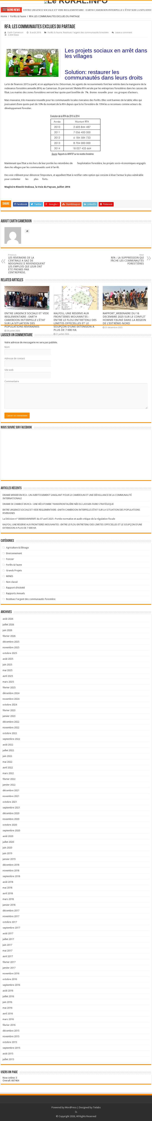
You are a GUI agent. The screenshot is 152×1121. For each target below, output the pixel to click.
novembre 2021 (11, 796)
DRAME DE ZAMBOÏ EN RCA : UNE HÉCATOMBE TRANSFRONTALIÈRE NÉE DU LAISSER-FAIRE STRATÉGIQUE (58, 504)
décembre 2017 (11, 910)
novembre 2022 (11, 727)
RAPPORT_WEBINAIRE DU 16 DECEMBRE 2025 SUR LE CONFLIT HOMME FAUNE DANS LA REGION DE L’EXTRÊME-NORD (124, 318)
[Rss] (76, 1112)
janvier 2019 (9, 859)
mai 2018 (7, 887)
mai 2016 (7, 1007)
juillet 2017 (8, 939)
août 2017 (8, 933)
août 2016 (8, 990)
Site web (9, 369)
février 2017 (9, 962)
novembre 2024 (11, 699)
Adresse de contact (14, 358)
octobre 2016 (10, 979)
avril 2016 (8, 1013)
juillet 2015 (8, 1059)
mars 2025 (8, 681)
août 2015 (8, 1053)
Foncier (10, 559)
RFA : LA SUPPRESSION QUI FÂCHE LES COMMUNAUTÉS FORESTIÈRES (127, 259)
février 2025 (9, 687)
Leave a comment (123, 32)
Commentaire (11, 381)
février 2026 (9, 636)
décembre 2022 (11, 721)
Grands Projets (14, 570)
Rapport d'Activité (15, 587)
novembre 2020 (11, 819)
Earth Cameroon (15, 32)
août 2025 (8, 658)
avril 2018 (8, 893)
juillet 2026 (8, 624)
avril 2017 (8, 956)
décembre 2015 (11, 1030)
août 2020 (8, 836)
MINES (9, 576)
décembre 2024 (11, 693)
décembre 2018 (11, 864)
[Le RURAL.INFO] (76, 2)
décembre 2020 (11, 813)
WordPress (71, 1107)
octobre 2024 (10, 704)
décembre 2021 (11, 790)
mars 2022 (8, 773)
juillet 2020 (8, 842)
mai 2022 (7, 761)
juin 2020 (7, 847)
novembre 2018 (11, 870)
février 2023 (9, 710)
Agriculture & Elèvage (17, 547)
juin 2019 (7, 853)
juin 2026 (7, 630)
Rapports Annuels (15, 593)
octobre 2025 (10, 653)
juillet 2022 (8, 750)
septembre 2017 (11, 927)
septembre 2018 (11, 876)
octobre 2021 (10, 801)
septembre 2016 (11, 985)
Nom (7, 347)
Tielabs (97, 1107)
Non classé (12, 582)
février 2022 (9, 779)
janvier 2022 (9, 784)
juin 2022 (7, 756)
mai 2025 (7, 670)
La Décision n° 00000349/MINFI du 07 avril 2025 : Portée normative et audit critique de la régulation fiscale (59, 518)
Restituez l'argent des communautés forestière (85, 32)
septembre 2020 (11, 830)
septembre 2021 (11, 807)
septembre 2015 (11, 1047)
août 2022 (8, 744)
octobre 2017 (10, 922)
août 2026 (8, 618)
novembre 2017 (11, 916)
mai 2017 (7, 950)
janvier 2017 (9, 967)
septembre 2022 (11, 739)
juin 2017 (7, 944)
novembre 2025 (11, 647)
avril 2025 (8, 676)
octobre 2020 (10, 824)
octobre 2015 (10, 1042)
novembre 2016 (11, 973)
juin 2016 (7, 1002)
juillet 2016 (8, 996)
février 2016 (9, 1025)
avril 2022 (8, 767)
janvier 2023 (9, 716)
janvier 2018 (9, 904)
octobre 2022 (10, 733)
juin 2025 (7, 664)
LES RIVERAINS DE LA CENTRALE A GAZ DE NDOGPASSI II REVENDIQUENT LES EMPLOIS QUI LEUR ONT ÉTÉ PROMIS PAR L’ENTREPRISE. (26, 264)
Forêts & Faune (18, 16)
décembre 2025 (11, 641)
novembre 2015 (11, 1036)
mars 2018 (8, 899)
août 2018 (8, 882)
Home (4, 16)
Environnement (14, 553)
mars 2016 (8, 1019)
